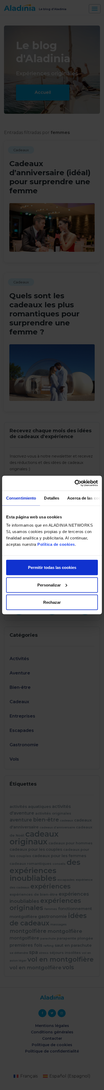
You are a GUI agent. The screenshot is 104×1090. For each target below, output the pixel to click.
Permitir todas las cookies (52, 567)
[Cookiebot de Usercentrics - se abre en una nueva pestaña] (75, 483)
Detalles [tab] (51, 498)
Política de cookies (56, 544)
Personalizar (49, 584)
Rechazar (52, 602)
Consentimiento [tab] (21, 498)
